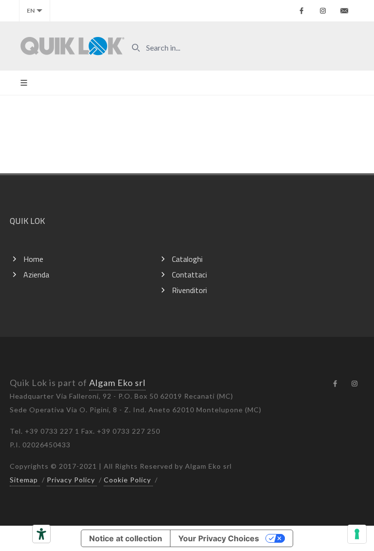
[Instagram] (323, 10)
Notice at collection (125, 538)
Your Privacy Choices (218, 538)
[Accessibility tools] (41, 534)
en (31, 10)
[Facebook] (301, 10)
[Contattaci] (344, 10)
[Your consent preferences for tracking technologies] (357, 534)
